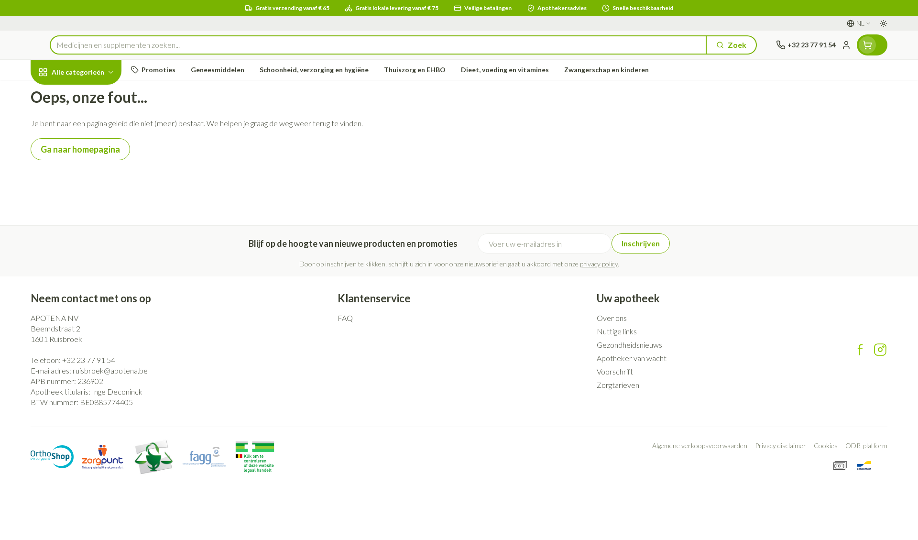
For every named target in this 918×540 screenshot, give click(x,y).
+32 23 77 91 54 (88, 359)
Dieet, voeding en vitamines (91, 158)
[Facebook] (860, 349)
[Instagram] (880, 349)
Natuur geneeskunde (91, 249)
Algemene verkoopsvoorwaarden (699, 445)
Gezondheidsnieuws (629, 344)
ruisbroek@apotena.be (110, 370)
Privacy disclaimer (780, 445)
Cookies (826, 445)
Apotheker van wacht (632, 358)
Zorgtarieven (618, 384)
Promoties (57, 94)
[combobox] (378, 45)
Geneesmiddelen (91, 302)
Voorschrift (615, 371)
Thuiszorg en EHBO (91, 275)
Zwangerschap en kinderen (91, 192)
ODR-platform (866, 445)
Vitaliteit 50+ (91, 223)
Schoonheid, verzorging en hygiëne (91, 123)
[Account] (846, 45)
